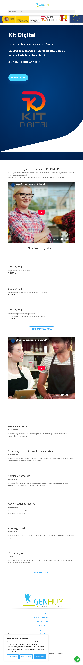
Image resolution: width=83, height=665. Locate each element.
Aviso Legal (41, 614)
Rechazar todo (26, 657)
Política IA (41, 625)
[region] (26, 648)
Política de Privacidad (41, 618)
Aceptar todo (39, 657)
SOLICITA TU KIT (41, 572)
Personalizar (13, 657)
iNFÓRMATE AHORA (18, 77)
